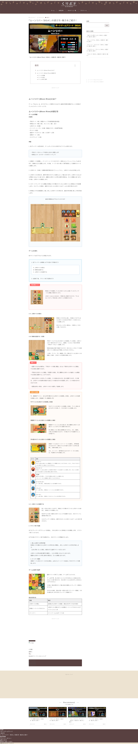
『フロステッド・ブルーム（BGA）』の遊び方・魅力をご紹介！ (97, 50)
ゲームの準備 (41, 75)
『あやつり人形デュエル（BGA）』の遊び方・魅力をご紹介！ (97, 36)
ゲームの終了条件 (42, 79)
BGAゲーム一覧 (72, 10)
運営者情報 (3, 736)
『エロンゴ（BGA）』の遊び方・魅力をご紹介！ (97, 55)
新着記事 (61, 10)
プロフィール (83, 10)
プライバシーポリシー (6, 738)
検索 (107, 25)
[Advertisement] (55, 93)
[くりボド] (69, 4)
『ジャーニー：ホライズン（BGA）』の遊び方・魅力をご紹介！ (97, 45)
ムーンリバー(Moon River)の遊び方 (46, 73)
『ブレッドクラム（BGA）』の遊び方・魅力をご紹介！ (97, 41)
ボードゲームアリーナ (7, 731)
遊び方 (48, 17)
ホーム (52, 10)
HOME (1, 729)
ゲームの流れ (41, 77)
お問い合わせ (3, 740)
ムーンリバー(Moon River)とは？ (46, 70)
